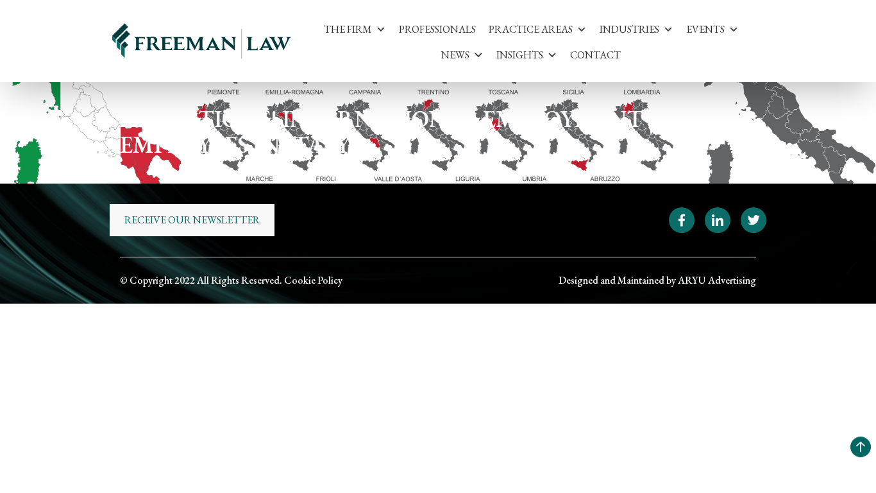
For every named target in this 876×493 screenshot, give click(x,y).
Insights (519, 55)
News (455, 55)
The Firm (348, 29)
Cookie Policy (313, 280)
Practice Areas (531, 29)
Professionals (437, 29)
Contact (595, 55)
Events (705, 29)
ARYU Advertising (717, 280)
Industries (629, 29)
